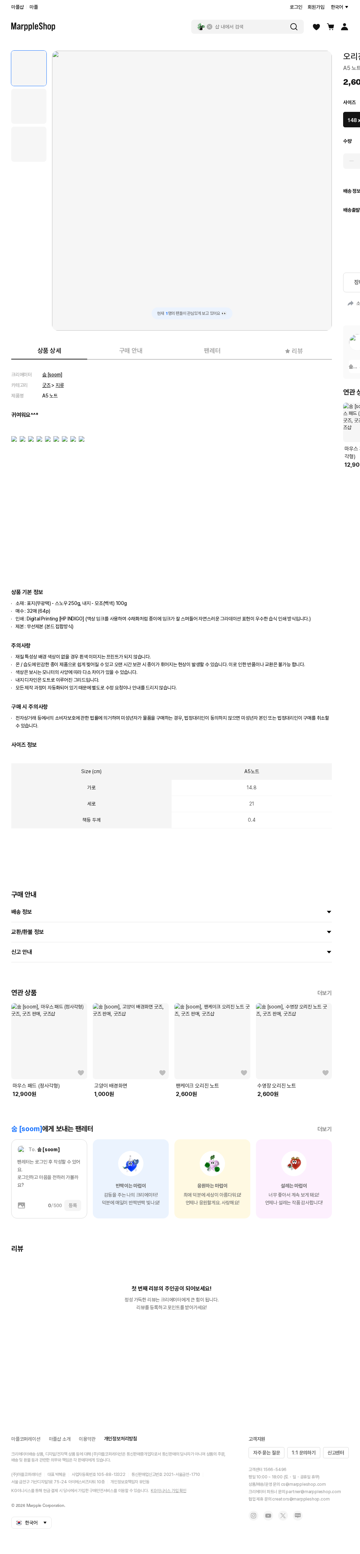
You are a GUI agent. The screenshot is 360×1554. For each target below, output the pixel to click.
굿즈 (46, 385)
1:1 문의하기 (303, 1453)
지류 (60, 385)
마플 (34, 7)
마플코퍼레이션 (25, 1439)
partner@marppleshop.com (313, 1491)
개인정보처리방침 (120, 1438)
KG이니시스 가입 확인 (168, 1490)
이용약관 (87, 1439)
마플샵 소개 (60, 1439)
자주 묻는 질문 (266, 1453)
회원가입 (316, 7)
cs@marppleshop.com (303, 1484)
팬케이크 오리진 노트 (197, 1086)
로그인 (296, 7)
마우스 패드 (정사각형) (36, 1086)
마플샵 (17, 7)
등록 (73, 1205)
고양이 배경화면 (110, 1086)
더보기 (324, 993)
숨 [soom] (52, 374)
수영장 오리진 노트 (276, 1086)
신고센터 (336, 1453)
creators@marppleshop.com (300, 1499)
